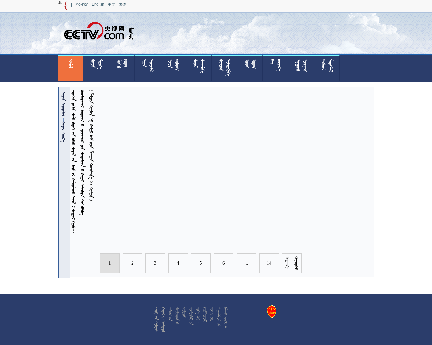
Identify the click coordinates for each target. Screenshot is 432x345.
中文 (111, 4)
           (82, 152)
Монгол (81, 4)
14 (269, 263)
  (63, 104)
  (63, 131)
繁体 (123, 4)
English (98, 4)
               (73, 162)
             (91, 145)
